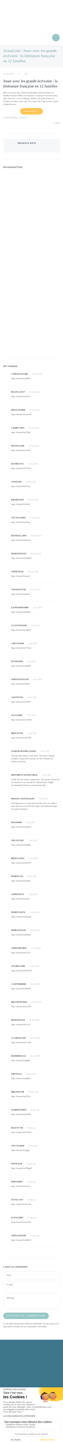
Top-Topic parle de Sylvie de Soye (28, 303)
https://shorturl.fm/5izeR (20, 504)
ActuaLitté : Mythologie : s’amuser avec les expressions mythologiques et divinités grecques (31, 211)
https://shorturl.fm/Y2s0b (21, 1042)
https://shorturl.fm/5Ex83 (21, 702)
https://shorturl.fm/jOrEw (21, 1096)
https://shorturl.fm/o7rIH (20, 450)
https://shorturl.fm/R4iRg (21, 845)
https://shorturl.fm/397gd (20, 432)
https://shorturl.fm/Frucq (20, 486)
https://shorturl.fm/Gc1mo (21, 1204)
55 (16, 176)
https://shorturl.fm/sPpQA (21, 630)
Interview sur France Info (23, 348)
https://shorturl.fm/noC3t (20, 1186)
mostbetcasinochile (38, 785)
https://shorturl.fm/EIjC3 (20, 684)
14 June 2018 (8, 74)
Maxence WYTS (27, 143)
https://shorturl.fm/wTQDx (21, 720)
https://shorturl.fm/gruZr (20, 594)
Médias (23, 118)
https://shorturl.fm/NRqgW (21, 1168)
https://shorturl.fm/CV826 (21, 1132)
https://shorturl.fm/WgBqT (21, 558)
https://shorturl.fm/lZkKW (21, 1240)
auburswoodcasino (18, 761)
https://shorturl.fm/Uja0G (21, 881)
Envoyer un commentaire (26, 1316)
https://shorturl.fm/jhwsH (21, 540)
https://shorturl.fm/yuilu (20, 899)
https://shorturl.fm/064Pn (21, 378)
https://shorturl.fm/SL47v (21, 396)
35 (16, 265)
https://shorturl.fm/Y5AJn (21, 648)
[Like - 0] (53, 123)
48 (26, 74)
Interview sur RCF (18, 259)
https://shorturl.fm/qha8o (20, 1078)
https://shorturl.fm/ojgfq (20, 1150)
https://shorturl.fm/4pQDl (21, 666)
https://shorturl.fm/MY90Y (21, 971)
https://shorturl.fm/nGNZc (21, 1006)
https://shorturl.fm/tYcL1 (20, 1024)
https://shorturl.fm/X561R (21, 738)
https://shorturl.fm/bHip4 (20, 612)
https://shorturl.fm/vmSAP (21, 414)
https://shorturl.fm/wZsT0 (21, 1222)
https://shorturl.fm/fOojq (20, 522)
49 (16, 220)
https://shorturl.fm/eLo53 (20, 953)
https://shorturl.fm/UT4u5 (21, 468)
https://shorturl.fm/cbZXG (21, 863)
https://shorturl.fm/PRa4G (21, 989)
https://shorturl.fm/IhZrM (21, 1114)
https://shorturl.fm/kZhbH (21, 935)
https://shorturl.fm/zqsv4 (20, 576)
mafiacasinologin (50, 806)
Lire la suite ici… (31, 111)
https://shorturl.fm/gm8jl (20, 1060)
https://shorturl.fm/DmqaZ (21, 917)
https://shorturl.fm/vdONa (21, 827)
